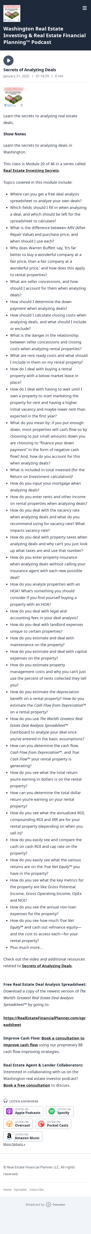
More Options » (14, 1144)
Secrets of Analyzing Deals (47, 965)
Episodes (20, 1190)
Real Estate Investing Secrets (31, 170)
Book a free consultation (26, 1085)
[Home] (11, 13)
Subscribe (36, 1190)
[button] (8, 60)
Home (7, 1190)
